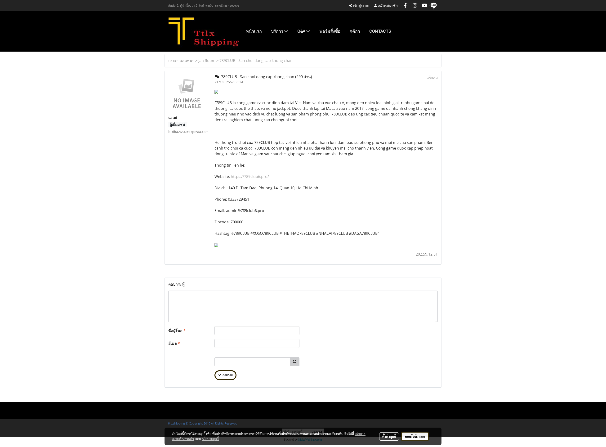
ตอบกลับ (227, 375)
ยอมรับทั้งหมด (415, 436)
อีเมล (174, 343)
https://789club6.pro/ (250, 176)
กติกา (355, 31)
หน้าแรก (254, 31)
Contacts (380, 31)
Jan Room (206, 60)
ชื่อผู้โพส (177, 330)
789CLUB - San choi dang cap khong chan (256, 60)
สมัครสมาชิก (387, 5)
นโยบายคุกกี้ (210, 439)
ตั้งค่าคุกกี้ (389, 436)
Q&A (301, 31)
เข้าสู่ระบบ (360, 5)
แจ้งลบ (432, 77)
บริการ (277, 31)
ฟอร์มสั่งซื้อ (329, 31)
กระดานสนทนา (181, 60)
